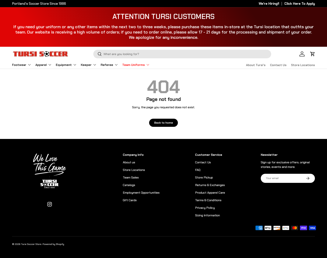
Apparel (41, 65)
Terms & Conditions (208, 200)
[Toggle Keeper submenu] (94, 64)
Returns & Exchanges (210, 185)
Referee (107, 65)
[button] (312, 54)
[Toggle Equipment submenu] (74, 64)
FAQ (197, 170)
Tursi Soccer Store (31, 244)
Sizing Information (207, 215)
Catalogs (129, 185)
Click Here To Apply (299, 4)
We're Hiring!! (269, 4)
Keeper (86, 65)
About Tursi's (255, 65)
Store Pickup (204, 177)
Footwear (19, 65)
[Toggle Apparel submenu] (49, 64)
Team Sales (131, 177)
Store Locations (303, 65)
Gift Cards (130, 200)
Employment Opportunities (141, 193)
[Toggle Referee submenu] (116, 64)
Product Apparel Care (210, 193)
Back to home (163, 122)
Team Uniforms (133, 65)
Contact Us (278, 65)
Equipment (64, 65)
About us (129, 162)
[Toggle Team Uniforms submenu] (148, 64)
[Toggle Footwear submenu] (29, 64)
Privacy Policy (205, 208)
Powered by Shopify (53, 244)
